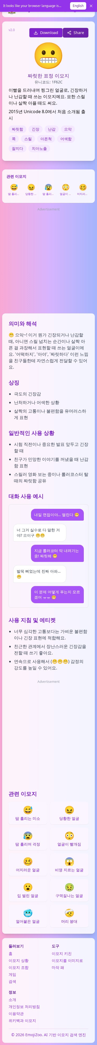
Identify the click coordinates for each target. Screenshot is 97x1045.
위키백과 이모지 (22, 1020)
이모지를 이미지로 (67, 960)
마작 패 (58, 967)
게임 (12, 974)
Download (49, 32)
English (78, 5)
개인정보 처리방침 (24, 1006)
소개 (12, 999)
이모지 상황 (19, 960)
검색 (12, 981)
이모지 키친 (62, 953)
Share (79, 32)
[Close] (91, 6)
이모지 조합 (19, 967)
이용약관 (16, 1013)
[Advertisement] (48, 261)
